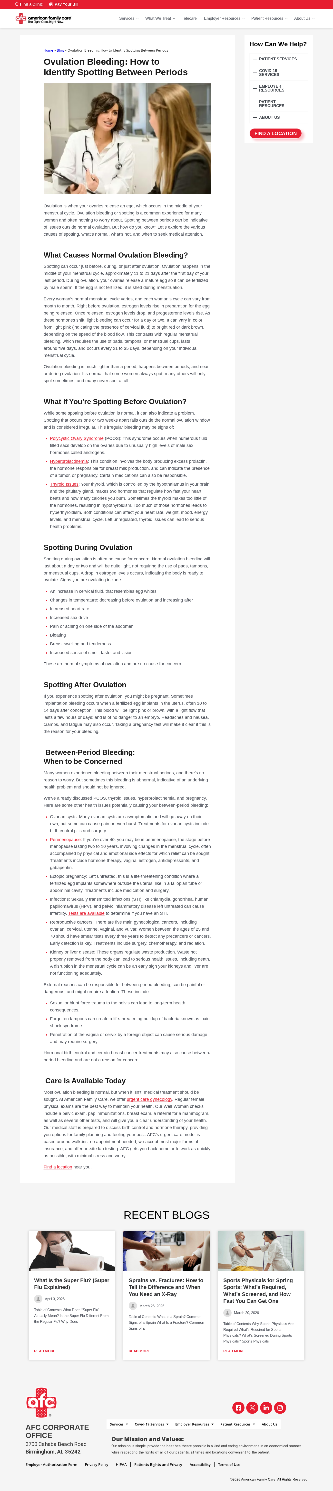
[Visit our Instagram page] (280, 1408)
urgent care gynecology (149, 1099)
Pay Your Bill (66, 4)
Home (48, 50)
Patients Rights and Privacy (158, 1464)
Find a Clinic (31, 4)
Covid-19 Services (150, 1424)
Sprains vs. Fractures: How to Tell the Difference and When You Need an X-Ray (166, 1287)
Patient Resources (267, 18)
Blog (60, 50)
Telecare (189, 18)
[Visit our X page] (252, 1408)
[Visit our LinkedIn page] (266, 1408)
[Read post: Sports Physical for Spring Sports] (261, 1251)
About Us (302, 18)
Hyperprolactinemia (69, 461)
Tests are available (86, 913)
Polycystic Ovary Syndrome (77, 438)
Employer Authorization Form (51, 1464)
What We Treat (158, 18)
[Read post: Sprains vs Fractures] (166, 1251)
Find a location (58, 1167)
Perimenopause (65, 839)
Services (126, 18)
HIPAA (121, 1464)
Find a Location (276, 133)
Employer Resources (222, 18)
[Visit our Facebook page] (238, 1408)
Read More (45, 1351)
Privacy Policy (96, 1464)
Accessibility (200, 1464)
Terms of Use (229, 1464)
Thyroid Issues (64, 484)
